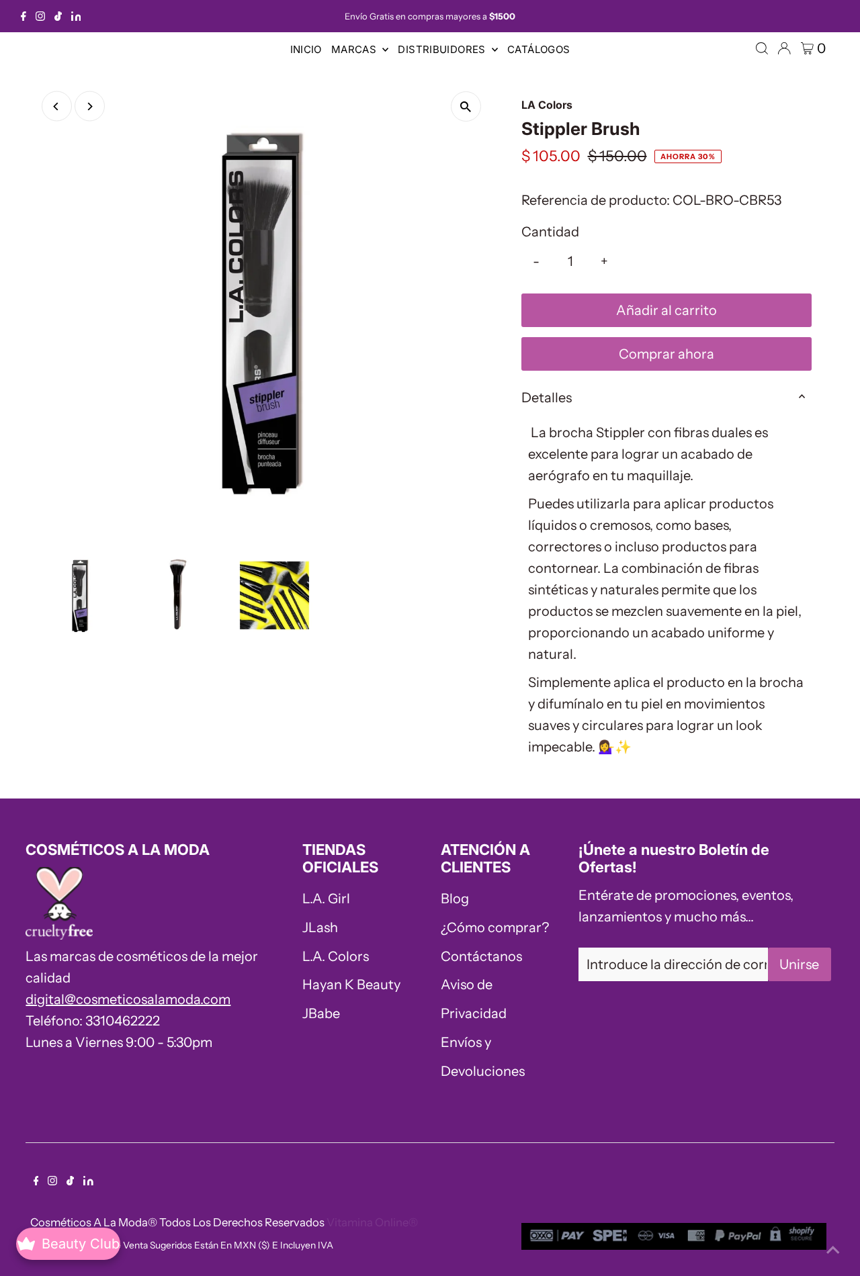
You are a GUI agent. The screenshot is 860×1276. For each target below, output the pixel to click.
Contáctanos (481, 956)
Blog (455, 899)
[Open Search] (762, 48)
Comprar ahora (666, 354)
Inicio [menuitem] (306, 49)
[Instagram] (40, 16)
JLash (320, 927)
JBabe (321, 1013)
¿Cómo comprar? (495, 927)
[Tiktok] (58, 16)
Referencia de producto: (595, 200)
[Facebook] (23, 16)
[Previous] (57, 106)
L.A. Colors (335, 956)
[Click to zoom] (466, 106)
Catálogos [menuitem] (538, 49)
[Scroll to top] (833, 1249)
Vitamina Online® (372, 1222)
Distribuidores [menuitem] (443, 49)
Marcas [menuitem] (355, 49)
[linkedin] (76, 16)
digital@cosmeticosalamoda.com (128, 999)
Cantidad (550, 232)
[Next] (90, 106)
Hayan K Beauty (351, 984)
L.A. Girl (326, 899)
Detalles (546, 398)
